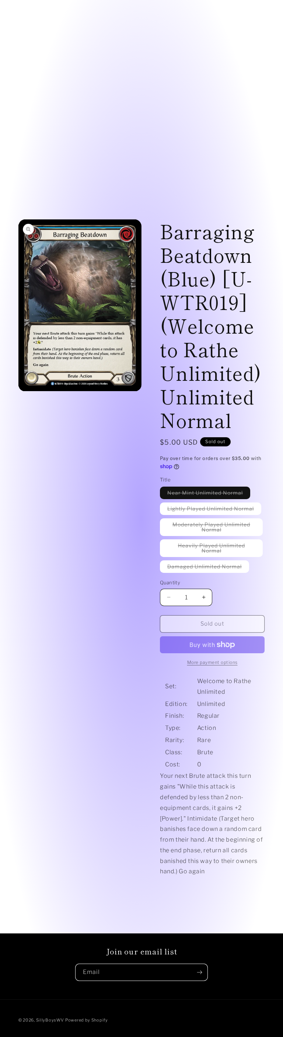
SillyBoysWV (50, 1020)
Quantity (170, 582)
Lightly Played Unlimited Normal (214, 510)
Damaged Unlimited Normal (208, 568)
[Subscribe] (199, 972)
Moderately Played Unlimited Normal (212, 528)
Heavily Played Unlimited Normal (215, 549)
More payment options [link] (212, 662)
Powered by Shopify (86, 1020)
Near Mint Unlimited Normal (208, 494)
